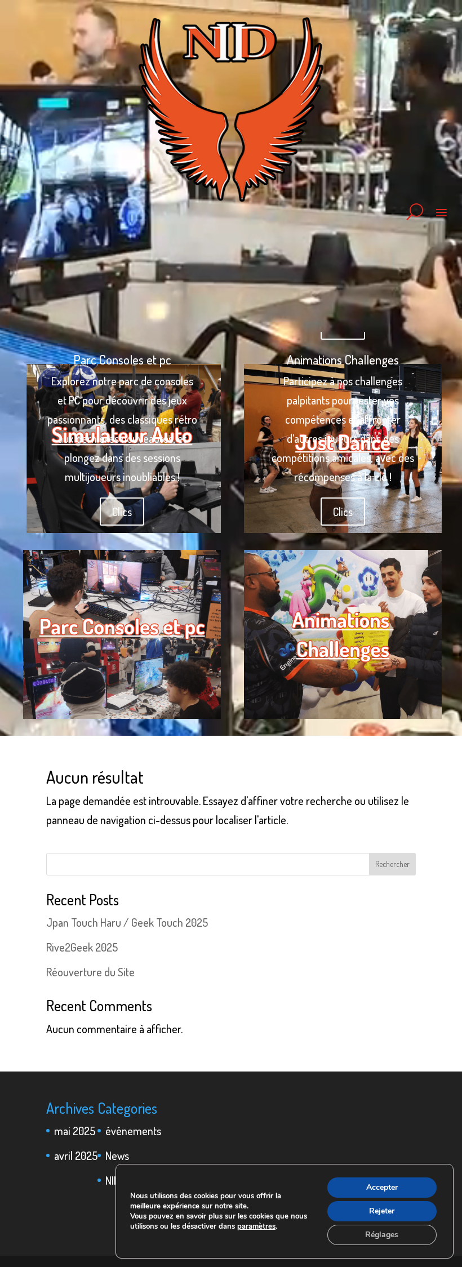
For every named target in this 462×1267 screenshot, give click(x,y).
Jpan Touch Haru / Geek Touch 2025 (127, 922)
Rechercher (392, 864)
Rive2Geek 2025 (82, 947)
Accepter (382, 1187)
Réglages (381, 1234)
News (117, 1155)
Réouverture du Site (90, 971)
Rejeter (381, 1211)
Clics (122, 511)
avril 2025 (75, 1155)
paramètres (256, 1226)
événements (133, 1130)
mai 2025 (74, 1130)
